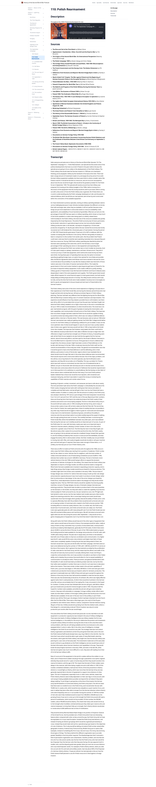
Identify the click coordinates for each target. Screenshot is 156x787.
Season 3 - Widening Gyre (33, 113)
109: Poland (35, 54)
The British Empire (35, 32)
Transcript (113, 15)
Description (113, 11)
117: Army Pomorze (37, 86)
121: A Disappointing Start (37, 101)
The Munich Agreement (33, 24)
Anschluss (32, 17)
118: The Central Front (38, 89)
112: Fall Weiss (36, 66)
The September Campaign (34, 50)
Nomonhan (33, 41)
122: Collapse (35, 105)
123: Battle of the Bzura (36, 108)
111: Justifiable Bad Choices (37, 62)
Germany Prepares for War (36, 28)
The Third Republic (35, 20)
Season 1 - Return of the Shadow (34, 8)
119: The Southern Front (37, 93)
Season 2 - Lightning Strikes (33, 13)
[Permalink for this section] (66, 16)
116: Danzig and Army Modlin (38, 82)
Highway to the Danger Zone (34, 45)
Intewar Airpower (34, 35)
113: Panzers (35, 69)
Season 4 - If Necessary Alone (34, 118)
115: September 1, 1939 (37, 77)
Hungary (32, 38)
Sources (112, 13)
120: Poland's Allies (37, 97)
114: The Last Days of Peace (37, 73)
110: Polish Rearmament (35, 57)
